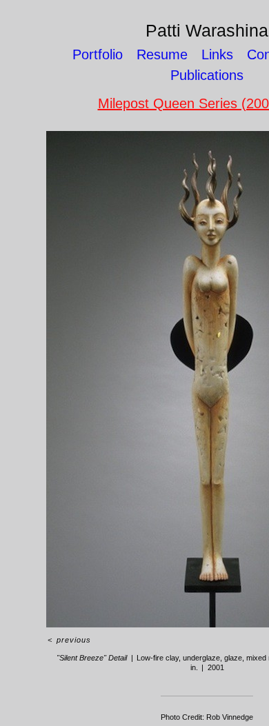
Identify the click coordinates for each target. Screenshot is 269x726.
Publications (206, 75)
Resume (162, 54)
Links (217, 54)
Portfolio (97, 54)
